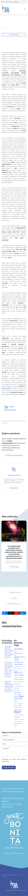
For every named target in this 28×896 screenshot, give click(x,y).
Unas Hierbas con (18, 723)
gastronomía (16, 690)
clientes (16, 660)
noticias (16, 715)
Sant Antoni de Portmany (19, 719)
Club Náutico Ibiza (19, 662)
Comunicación (18, 664)
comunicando (17, 666)
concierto (23, 666)
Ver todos (14, 519)
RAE (3, 423)
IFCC (15, 701)
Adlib (15, 651)
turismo (19, 721)
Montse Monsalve (16, 421)
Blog (11, 27)
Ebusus (16, 670)
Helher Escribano (17, 694)
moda (19, 705)
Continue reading (14, 567)
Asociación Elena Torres (19, 657)
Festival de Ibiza (17, 683)
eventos (16, 677)
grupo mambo (17, 692)
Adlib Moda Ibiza (18, 653)
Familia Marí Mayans (18, 679)
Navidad (20, 709)
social (6, 423)
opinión (23, 421)
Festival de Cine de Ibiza (19, 681)
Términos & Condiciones (21, 890)
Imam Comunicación (18, 703)
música (16, 709)
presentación (21, 715)
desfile (19, 668)
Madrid (15, 705)
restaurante (17, 717)
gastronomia (17, 688)
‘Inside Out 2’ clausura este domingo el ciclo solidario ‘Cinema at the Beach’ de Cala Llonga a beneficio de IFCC (9, 686)
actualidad (4, 421)
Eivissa (15, 675)
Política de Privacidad (10, 890)
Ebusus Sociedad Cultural (18, 673)
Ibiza (9, 421)
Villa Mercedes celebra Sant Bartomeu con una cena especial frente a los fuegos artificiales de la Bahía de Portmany (14, 552)
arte (15, 655)
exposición (20, 677)
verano (15, 725)
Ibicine (16, 696)
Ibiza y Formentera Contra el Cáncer (18, 698)
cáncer (16, 668)
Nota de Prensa (17, 712)
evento (21, 675)
